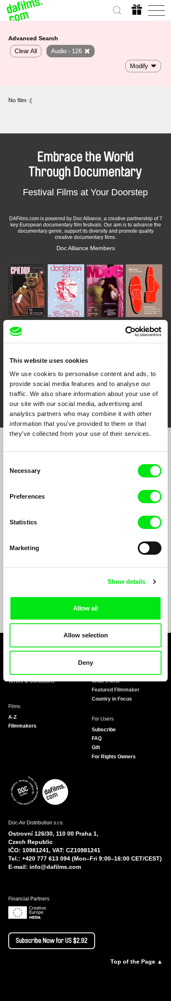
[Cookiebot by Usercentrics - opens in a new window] (125, 331)
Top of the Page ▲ (136, 961)
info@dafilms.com (55, 866)
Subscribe (104, 730)
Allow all (85, 608)
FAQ (97, 738)
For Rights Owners (114, 757)
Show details (126, 581)
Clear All (26, 50)
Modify (139, 65)
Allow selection (86, 635)
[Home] (25, 10)
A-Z (12, 717)
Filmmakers (22, 726)
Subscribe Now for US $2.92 (52, 940)
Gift (96, 747)
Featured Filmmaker (115, 690)
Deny (85, 662)
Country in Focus (112, 699)
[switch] (149, 496)
